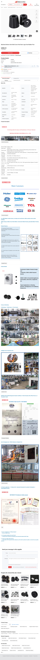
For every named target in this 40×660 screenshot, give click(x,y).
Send (10, 567)
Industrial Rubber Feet (27, 647)
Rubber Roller (4, 638)
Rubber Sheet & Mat (19, 7)
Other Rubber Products (22, 638)
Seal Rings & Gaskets (14, 626)
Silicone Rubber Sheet (31, 638)
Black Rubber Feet (5, 650)
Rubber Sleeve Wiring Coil (5, 628)
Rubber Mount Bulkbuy (29, 650)
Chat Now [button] (30, 52)
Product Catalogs (16, 624)
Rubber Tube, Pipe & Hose (12, 638)
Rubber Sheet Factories (16, 645)
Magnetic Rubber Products (33, 626)
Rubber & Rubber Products (11, 7)
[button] (35, 80)
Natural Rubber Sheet (13, 640)
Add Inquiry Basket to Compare (20, 39)
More (2, 652)
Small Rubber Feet (21, 650)
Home (2, 7)
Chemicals (5, 7)
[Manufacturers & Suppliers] (20, 2)
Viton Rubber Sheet (5, 640)
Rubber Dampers (3, 626)
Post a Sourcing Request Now (31, 567)
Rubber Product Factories (6, 645)
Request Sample (18, 55)
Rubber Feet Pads (13, 650)
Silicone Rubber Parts (23, 626)
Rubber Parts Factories (25, 645)
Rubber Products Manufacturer (16, 647)
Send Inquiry (10, 52)
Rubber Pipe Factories (5, 647)
